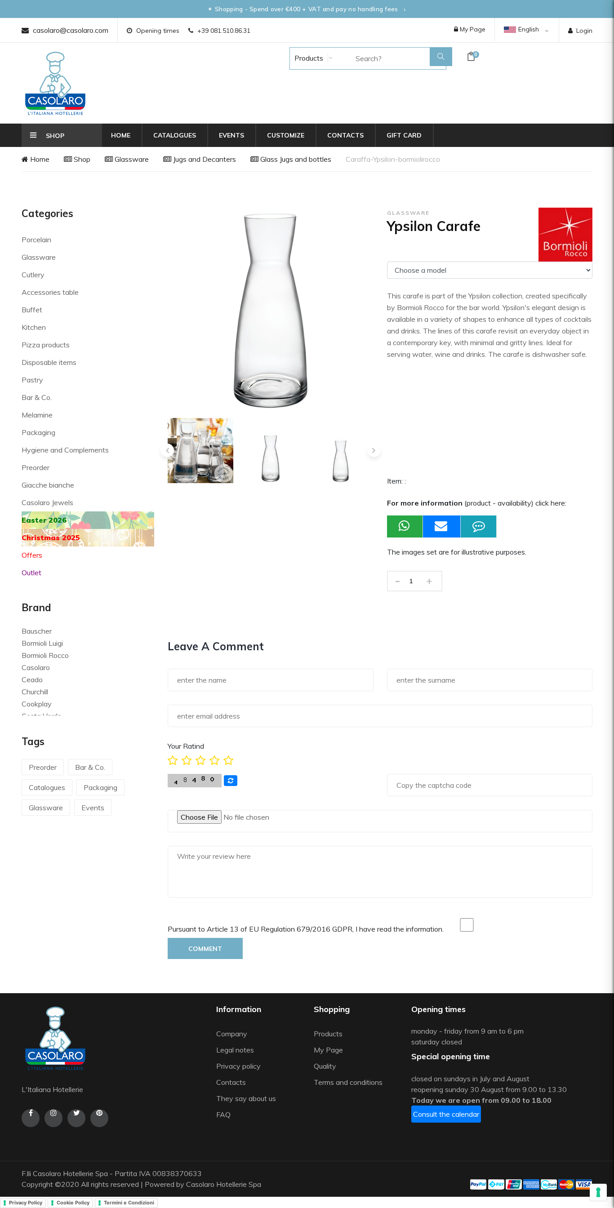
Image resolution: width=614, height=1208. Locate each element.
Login (584, 31)
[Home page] (55, 83)
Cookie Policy (73, 1202)
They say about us (246, 1098)
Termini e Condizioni (129, 1202)
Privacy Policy (25, 1202)
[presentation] (167, 450)
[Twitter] (76, 1118)
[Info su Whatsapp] (405, 526)
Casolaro (36, 667)
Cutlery (33, 274)
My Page (471, 29)
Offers (32, 555)
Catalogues (174, 135)
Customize (285, 135)
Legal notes (235, 1049)
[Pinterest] (99, 1118)
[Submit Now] (442, 526)
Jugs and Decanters (203, 159)
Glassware (131, 159)
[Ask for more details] (479, 526)
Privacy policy (238, 1065)
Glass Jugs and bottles (294, 159)
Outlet (31, 572)
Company (231, 1033)
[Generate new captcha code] (230, 780)
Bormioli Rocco (45, 655)
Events (231, 135)
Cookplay (37, 703)
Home (120, 135)
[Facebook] (31, 1118)
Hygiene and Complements (65, 449)
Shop (81, 159)
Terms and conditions (348, 1082)
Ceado (32, 679)
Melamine (37, 414)
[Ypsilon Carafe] (200, 451)
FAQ (223, 1114)
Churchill (35, 691)
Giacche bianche (48, 484)
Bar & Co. (37, 397)
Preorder (35, 467)
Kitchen (34, 327)
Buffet (32, 309)
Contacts (345, 135)
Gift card (404, 135)
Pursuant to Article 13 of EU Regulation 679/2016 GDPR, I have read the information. (306, 928)
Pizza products (46, 344)
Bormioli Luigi (42, 643)
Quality (326, 1065)
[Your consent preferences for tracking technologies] (598, 1192)
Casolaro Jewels (47, 502)
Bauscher (37, 630)
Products (307, 57)
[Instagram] (53, 1118)
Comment (205, 949)
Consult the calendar (446, 1114)
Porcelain (36, 239)
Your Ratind (186, 746)
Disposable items (49, 362)
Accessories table (50, 292)
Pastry (32, 379)
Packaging (38, 432)
